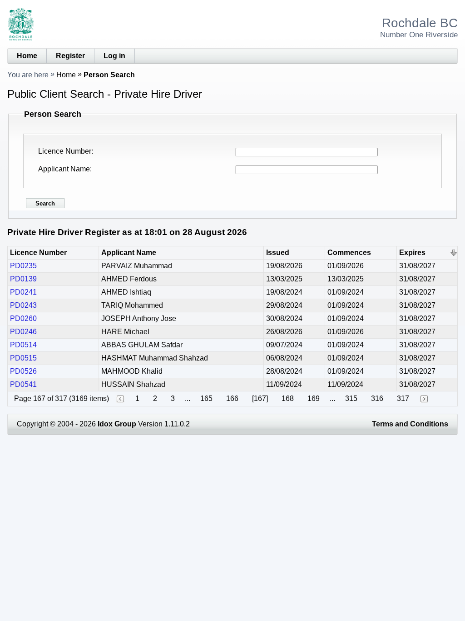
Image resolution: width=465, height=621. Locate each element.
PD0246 (23, 332)
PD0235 (23, 266)
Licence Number (64, 151)
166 (232, 398)
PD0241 (23, 292)
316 (377, 398)
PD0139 (23, 279)
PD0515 (23, 358)
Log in (114, 56)
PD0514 (23, 345)
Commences (349, 252)
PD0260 (23, 318)
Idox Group (117, 424)
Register (70, 56)
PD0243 (23, 305)
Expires (412, 252)
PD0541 (23, 384)
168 (288, 398)
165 (206, 398)
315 (351, 398)
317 (403, 398)
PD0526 (23, 371)
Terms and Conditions (410, 424)
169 (313, 398)
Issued (277, 252)
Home (27, 56)
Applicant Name (64, 169)
